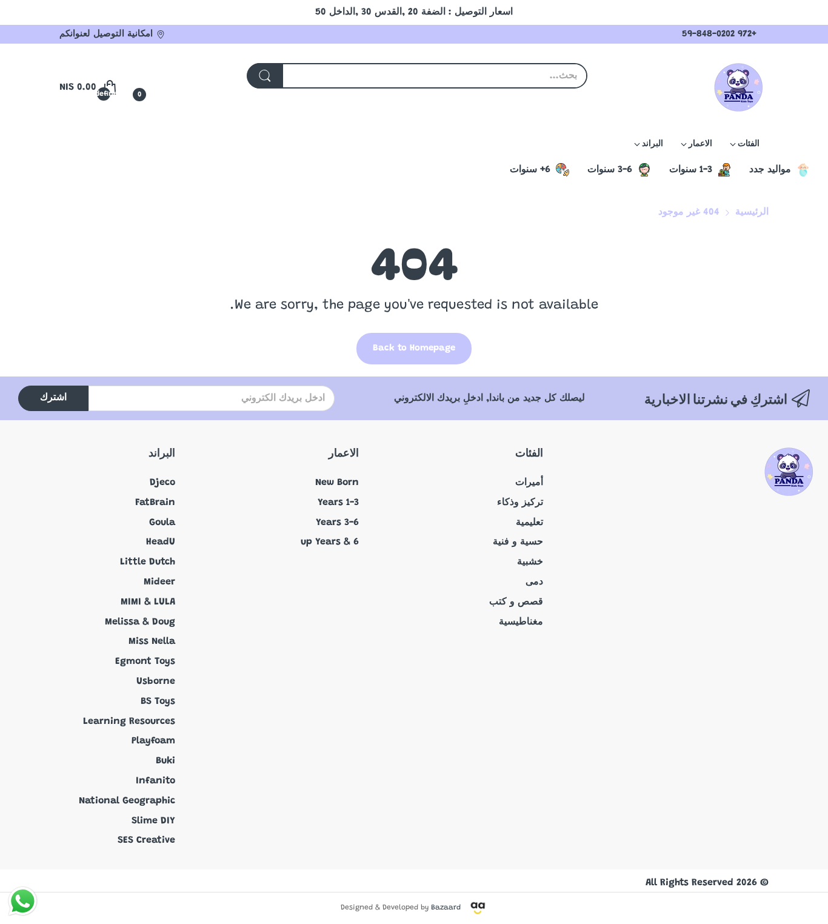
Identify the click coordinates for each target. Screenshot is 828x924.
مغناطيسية (521, 622)
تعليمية (529, 522)
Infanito (155, 781)
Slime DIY (153, 821)
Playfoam (153, 741)
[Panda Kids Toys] (738, 87)
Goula (162, 522)
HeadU (160, 542)
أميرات (529, 482)
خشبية (530, 562)
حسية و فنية (518, 542)
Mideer (159, 582)
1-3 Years (338, 502)
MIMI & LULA (148, 602)
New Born (337, 482)
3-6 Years (337, 522)
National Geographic (127, 801)
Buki (165, 761)
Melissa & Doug (140, 622)
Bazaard (446, 907)
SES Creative (146, 840)
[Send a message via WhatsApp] (22, 901)
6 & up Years (330, 542)
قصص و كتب (516, 602)
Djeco (162, 482)
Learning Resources (129, 721)
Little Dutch (147, 562)
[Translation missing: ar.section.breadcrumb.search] (265, 76)
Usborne (155, 681)
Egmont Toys (145, 661)
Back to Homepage (414, 348)
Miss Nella (152, 641)
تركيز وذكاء (520, 502)
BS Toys (158, 701)
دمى (534, 582)
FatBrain (155, 502)
